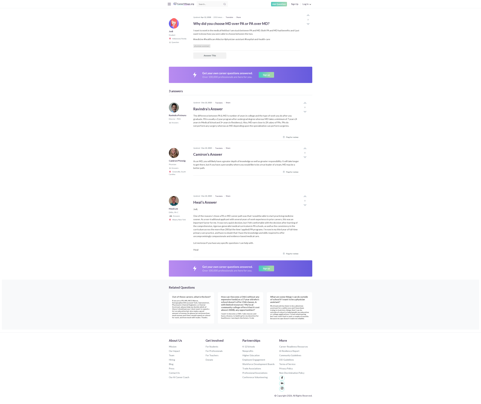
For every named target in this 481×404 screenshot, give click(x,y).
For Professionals (214, 351)
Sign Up (294, 4)
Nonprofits (247, 351)
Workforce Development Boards (258, 364)
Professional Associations (254, 372)
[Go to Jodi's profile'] (174, 24)
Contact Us (174, 372)
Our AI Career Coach (179, 377)
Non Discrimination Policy (291, 372)
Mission (172, 346)
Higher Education (251, 355)
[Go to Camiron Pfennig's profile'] (174, 153)
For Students (212, 346)
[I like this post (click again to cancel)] (308, 15)
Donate (209, 359)
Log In (306, 4)
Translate (229, 17)
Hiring (172, 359)
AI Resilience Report (289, 351)
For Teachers (212, 355)
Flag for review (290, 137)
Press (171, 368)
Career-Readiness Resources (293, 346)
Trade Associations (251, 368)
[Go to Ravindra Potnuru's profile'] (174, 108)
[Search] (224, 4)
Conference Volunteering (255, 377)
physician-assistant (201, 46)
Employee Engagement (253, 359)
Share (238, 17)
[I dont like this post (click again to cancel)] (308, 24)
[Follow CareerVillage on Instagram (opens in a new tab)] (281, 388)
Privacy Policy (286, 368)
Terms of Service (287, 364)
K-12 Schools (248, 346)
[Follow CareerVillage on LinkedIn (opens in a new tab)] (281, 383)
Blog (171, 364)
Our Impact (174, 351)
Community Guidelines (290, 355)
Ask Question (279, 4)
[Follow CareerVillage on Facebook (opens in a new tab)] (281, 378)
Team (171, 355)
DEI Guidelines (286, 359)
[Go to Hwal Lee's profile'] (174, 201)
